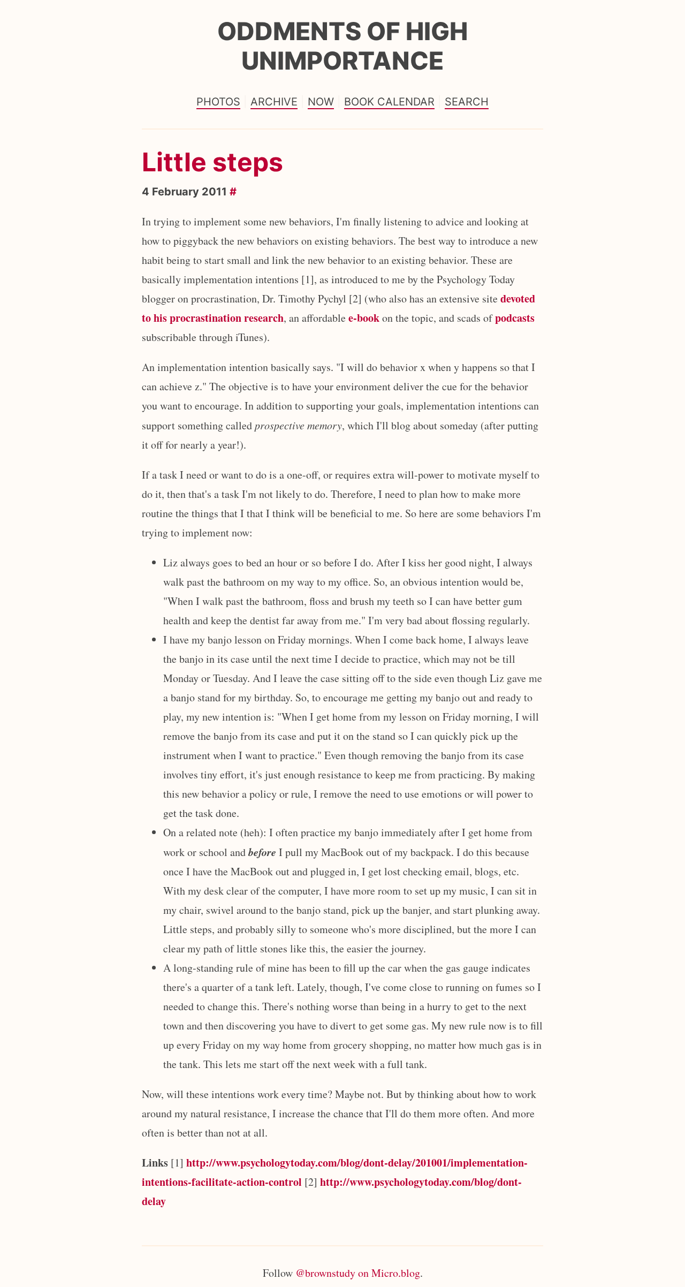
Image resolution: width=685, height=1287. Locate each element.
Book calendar (389, 101)
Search (467, 101)
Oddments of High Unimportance (342, 45)
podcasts (515, 317)
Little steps (212, 162)
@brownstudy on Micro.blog (357, 1273)
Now (321, 101)
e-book (363, 317)
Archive (274, 101)
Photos (218, 101)
